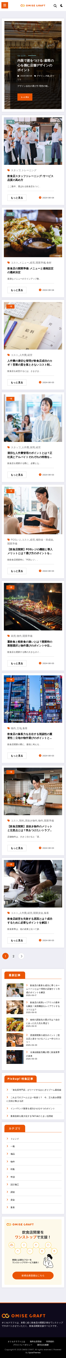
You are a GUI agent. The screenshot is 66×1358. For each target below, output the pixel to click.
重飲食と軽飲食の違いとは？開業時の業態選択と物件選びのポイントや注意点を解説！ (29, 644)
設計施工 (23, 56)
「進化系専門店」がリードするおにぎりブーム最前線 (36, 1089)
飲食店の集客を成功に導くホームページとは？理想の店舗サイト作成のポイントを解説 (43, 989)
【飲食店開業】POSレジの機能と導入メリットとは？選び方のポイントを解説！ (30, 551)
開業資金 (38, 912)
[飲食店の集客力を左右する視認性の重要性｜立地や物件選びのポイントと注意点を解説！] (33, 698)
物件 (19, 635)
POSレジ (16, 539)
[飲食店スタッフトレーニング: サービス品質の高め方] (33, 140)
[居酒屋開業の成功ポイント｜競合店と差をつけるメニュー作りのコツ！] (15, 1042)
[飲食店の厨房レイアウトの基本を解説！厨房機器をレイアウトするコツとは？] (15, 1009)
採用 (32, 447)
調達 (13, 1192)
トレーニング (29, 170)
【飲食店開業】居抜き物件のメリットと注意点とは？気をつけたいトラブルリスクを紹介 (29, 828)
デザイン (41, 76)
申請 (13, 1176)
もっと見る (25, 97)
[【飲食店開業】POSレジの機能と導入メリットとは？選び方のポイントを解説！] (33, 510)
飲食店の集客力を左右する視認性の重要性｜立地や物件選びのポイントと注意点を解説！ (29, 736)
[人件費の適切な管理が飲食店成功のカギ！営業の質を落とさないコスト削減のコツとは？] (33, 325)
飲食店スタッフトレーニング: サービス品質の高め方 (30, 178)
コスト (14, 262)
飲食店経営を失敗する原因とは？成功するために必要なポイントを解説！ (29, 920)
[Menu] (4, 5)
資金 (13, 1199)
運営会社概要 (43, 1345)
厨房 (13, 635)
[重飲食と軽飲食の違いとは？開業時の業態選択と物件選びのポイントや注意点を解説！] (33, 606)
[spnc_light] (62, 6)
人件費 (23, 354)
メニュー (24, 262)
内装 (47, 76)
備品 (13, 1153)
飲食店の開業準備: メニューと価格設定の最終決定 (30, 270)
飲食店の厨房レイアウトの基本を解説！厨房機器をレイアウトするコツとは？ (43, 1006)
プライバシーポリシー (22, 1345)
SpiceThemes (34, 1352)
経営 (32, 262)
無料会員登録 (36, 1341)
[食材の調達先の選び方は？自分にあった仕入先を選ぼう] (15, 1027)
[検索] (55, 6)
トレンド (15, 1138)
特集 (18, 56)
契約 (21, 820)
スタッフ (16, 170)
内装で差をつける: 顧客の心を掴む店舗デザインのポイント (35, 65)
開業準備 (41, 262)
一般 (10, 306)
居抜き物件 (31, 820)
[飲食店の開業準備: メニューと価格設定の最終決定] (33, 233)
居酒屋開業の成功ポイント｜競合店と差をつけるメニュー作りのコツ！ (43, 1039)
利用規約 (50, 1341)
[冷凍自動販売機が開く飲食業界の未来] (15, 1059)
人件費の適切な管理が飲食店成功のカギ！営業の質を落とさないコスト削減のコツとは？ (29, 363)
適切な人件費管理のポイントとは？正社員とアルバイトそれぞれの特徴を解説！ (29, 455)
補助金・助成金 (44, 539)
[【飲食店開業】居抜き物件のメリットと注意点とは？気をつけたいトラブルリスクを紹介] (33, 791)
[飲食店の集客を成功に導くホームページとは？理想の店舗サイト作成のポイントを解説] (15, 992)
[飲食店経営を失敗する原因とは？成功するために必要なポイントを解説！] (33, 883)
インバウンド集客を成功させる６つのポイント (33, 1108)
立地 (19, 728)
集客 (25, 728)
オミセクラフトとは (16, 1341)
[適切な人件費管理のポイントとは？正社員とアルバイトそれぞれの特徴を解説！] (33, 417)
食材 (48, 262)
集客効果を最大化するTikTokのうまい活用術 (32, 1116)
